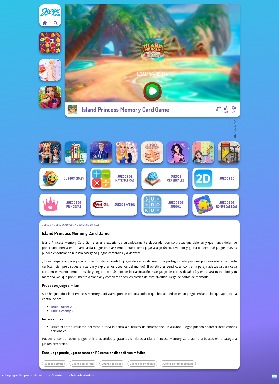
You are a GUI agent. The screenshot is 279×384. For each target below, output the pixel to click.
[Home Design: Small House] (152, 152)
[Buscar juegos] (55, 23)
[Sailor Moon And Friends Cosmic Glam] (50, 152)
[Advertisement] (152, 128)
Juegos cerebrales (88, 224)
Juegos (46, 224)
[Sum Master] (203, 152)
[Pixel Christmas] (76, 152)
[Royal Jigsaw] (50, 97)
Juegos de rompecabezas (177, 363)
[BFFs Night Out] (127, 152)
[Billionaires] (101, 152)
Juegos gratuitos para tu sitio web (23, 375)
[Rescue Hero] (229, 152)
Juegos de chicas (112, 363)
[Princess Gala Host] (50, 70)
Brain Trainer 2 (61, 307)
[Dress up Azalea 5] (178, 152)
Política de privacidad (82, 375)
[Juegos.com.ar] (44, 23)
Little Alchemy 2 (62, 311)
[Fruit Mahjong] (50, 42)
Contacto (56, 375)
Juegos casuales (64, 224)
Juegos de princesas (142, 363)
